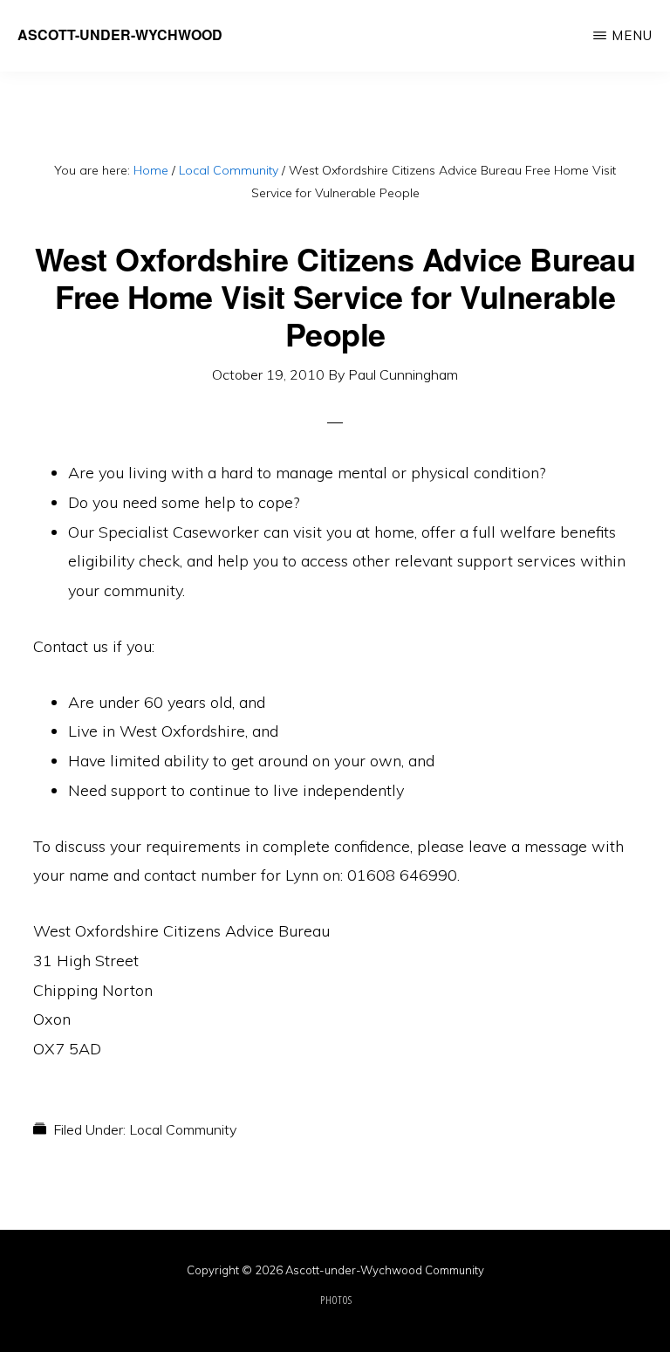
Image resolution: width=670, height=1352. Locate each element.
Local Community (182, 1129)
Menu (632, 35)
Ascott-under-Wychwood (119, 34)
